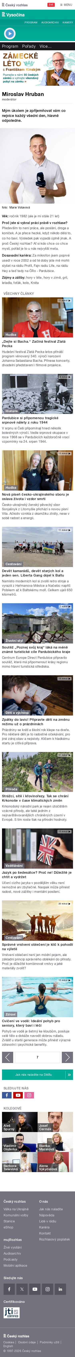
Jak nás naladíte (51, 1209)
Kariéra (44, 1227)
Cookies (8, 1342)
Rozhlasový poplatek (54, 1239)
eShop (8, 1227)
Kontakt (45, 1233)
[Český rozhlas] (15, 5)
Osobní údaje (27, 1342)
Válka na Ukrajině (16, 1209)
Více (46, 46)
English (8, 1346)
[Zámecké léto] (37, 68)
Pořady (29, 46)
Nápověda (46, 1215)
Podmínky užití (49, 1342)
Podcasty (11, 1259)
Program (31, 22)
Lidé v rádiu (47, 1221)
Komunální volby (16, 1215)
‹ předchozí (7, 1057)
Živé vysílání (13, 1247)
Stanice (9, 1221)
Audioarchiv (50, 22)
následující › (67, 1057)
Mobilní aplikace (15, 1265)
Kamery (68, 22)
